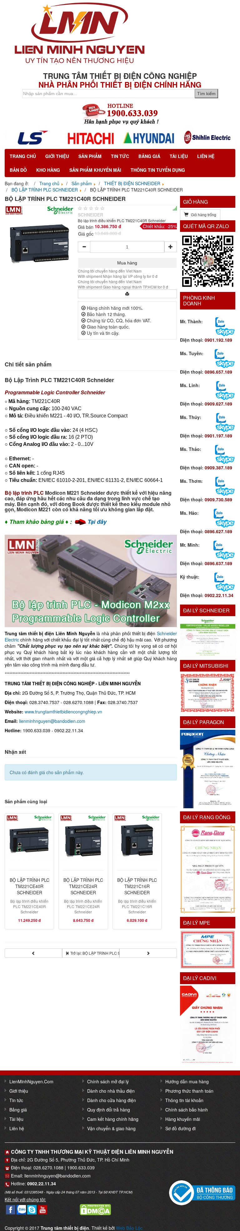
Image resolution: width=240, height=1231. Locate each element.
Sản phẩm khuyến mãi (95, 170)
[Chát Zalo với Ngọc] (220, 481)
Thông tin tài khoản (184, 1100)
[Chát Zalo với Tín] (221, 385)
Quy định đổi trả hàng (108, 1109)
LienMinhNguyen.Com (31, 1081)
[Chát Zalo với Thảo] (220, 449)
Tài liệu (179, 156)
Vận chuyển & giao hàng (111, 1128)
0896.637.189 (218, 563)
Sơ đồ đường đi (180, 1128)
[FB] (10, 1209)
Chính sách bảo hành (186, 1109)
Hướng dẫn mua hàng (187, 1081)
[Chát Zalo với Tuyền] (219, 353)
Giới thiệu (57, 156)
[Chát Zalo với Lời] (218, 545)
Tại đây (97, 522)
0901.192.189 (218, 340)
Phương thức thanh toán (189, 1091)
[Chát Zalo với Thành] (220, 321)
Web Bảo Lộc (129, 1228)
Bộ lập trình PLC (24, 492)
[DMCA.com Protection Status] (95, 1209)
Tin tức (120, 156)
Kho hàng (48, 170)
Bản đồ (18, 170)
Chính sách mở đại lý (108, 1081)
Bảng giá (149, 156)
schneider (90, 215)
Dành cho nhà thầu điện (111, 1091)
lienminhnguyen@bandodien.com (52, 721)
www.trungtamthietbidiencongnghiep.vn (63, 711)
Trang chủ (23, 156)
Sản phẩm (90, 156)
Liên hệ (205, 156)
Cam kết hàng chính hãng (112, 1119)
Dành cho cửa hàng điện (111, 1100)
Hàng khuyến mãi (182, 1119)
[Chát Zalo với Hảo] (218, 513)
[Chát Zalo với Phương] (219, 577)
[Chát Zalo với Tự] (221, 417)
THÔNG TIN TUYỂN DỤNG (158, 170)
